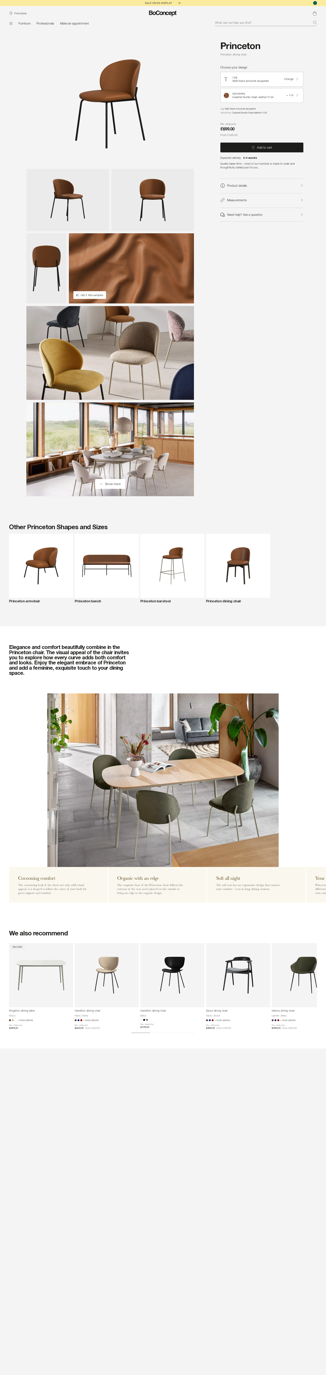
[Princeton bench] (107, 566)
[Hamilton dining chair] (107, 975)
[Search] (315, 22)
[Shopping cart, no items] (315, 13)
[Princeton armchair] (41, 566)
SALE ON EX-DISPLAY (158, 3)
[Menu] (11, 23)
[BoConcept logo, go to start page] (163, 13)
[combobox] (266, 23)
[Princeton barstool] (172, 566)
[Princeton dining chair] (238, 566)
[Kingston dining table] (41, 975)
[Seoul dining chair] (238, 975)
